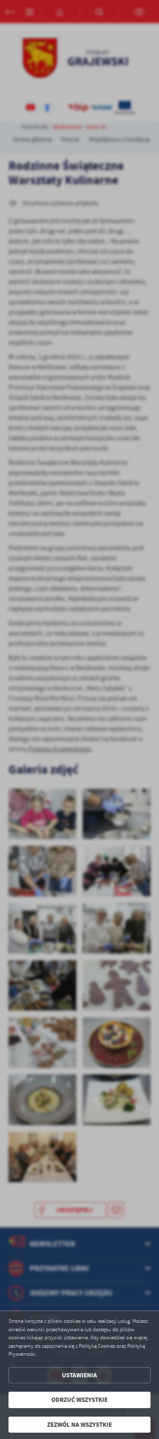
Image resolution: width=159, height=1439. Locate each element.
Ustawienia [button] (79, 1375)
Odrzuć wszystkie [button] (79, 1399)
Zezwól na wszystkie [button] (79, 1424)
